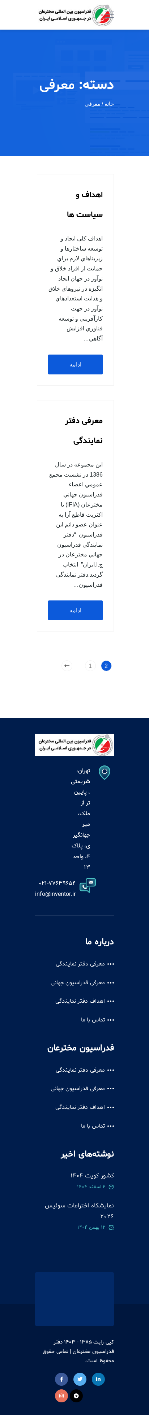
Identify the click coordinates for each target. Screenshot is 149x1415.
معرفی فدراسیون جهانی (78, 983)
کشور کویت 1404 (92, 1176)
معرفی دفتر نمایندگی (80, 964)
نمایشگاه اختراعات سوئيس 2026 (79, 1211)
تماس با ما (93, 1020)
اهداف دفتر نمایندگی (80, 1001)
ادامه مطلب (75, 367)
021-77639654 (57, 883)
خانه (109, 104)
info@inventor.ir (55, 894)
